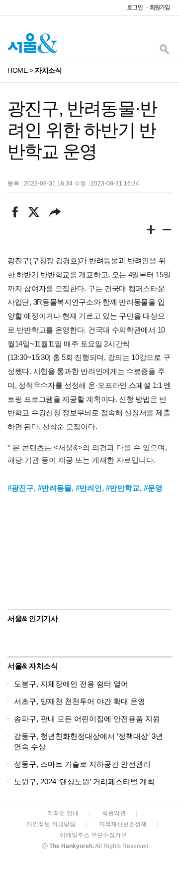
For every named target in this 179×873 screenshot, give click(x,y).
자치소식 (48, 70)
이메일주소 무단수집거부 (93, 835)
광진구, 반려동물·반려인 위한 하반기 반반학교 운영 (82, 130)
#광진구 (20, 488)
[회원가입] (159, 9)
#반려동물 (55, 488)
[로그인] (132, 9)
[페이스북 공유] (15, 212)
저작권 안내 (63, 813)
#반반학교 (123, 488)
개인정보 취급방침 (51, 824)
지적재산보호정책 (123, 824)
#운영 (153, 488)
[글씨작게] (167, 231)
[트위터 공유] (33, 212)
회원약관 (114, 813)
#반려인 (89, 488)
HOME (17, 70)
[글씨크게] (151, 231)
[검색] (164, 51)
